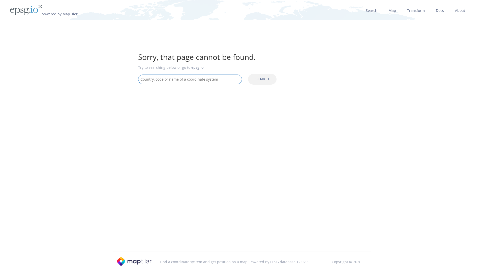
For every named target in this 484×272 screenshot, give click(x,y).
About (460, 10)
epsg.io (197, 67)
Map (392, 10)
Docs (440, 10)
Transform (416, 10)
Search (371, 10)
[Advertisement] (242, 128)
